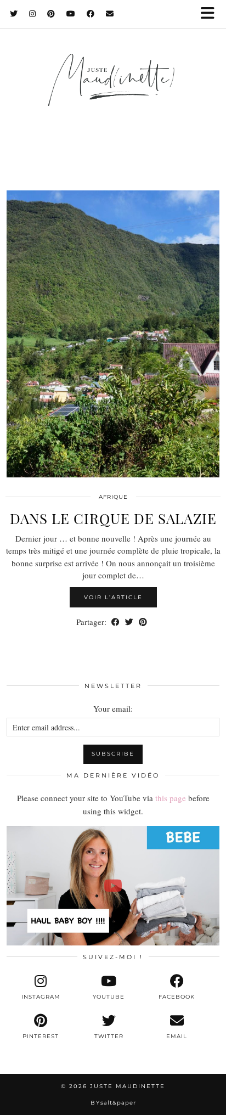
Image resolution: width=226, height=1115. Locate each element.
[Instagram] (32, 14)
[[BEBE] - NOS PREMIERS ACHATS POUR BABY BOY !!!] (113, 885)
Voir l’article (113, 597)
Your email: (113, 708)
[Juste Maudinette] (113, 91)
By (113, 1102)
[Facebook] (91, 14)
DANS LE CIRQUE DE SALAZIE (113, 518)
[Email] (110, 14)
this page (170, 797)
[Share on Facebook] (115, 622)
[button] (211, 14)
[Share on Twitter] (129, 622)
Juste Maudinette (127, 1086)
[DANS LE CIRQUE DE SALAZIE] (113, 333)
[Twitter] (14, 14)
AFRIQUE (113, 496)
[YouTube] (71, 14)
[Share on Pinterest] (143, 622)
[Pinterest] (51, 14)
